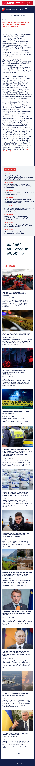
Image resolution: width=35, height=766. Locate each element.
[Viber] (22, 161)
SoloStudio (20, 761)
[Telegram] (19, 161)
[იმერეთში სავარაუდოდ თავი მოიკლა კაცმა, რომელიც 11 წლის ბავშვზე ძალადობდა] (17, 320)
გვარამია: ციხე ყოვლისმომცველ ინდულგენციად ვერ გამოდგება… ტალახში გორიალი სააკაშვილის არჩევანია (19, 209)
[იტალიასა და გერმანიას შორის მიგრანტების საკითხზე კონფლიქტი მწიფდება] (17, 279)
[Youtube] (21, 763)
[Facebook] (4, 161)
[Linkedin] (15, 161)
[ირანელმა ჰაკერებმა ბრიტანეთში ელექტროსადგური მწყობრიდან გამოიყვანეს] (17, 358)
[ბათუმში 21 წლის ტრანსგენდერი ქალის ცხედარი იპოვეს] (17, 399)
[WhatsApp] (11, 161)
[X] (7, 161)
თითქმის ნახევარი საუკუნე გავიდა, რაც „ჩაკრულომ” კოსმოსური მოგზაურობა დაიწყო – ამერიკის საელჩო (18, 186)
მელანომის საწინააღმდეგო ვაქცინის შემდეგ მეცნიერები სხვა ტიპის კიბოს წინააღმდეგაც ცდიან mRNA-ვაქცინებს (15, 493)
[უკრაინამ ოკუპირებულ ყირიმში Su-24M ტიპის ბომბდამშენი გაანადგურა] (17, 681)
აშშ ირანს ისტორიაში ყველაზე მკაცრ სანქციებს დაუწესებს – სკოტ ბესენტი (18, 225)
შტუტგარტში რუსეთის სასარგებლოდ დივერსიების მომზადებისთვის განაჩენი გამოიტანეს (16, 218)
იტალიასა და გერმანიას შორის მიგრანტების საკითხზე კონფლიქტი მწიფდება (14, 293)
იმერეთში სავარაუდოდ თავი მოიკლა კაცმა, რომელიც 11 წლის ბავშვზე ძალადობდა (17, 333)
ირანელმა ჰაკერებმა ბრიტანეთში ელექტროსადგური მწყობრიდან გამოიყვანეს (13, 372)
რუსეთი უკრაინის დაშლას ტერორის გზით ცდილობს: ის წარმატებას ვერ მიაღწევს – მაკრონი (16, 613)
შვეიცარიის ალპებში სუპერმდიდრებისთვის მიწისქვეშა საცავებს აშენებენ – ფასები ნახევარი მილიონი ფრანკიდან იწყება (19, 201)
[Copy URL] (26, 161)
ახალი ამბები (8, 173)
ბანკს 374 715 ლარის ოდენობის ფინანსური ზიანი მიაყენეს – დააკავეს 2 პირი (19, 193)
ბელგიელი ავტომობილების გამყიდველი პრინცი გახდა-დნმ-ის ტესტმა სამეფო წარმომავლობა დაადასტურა (16, 534)
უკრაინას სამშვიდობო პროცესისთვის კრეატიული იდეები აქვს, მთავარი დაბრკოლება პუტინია (15, 735)
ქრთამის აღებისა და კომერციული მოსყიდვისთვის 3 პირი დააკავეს (14, 232)
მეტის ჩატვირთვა (17, 753)
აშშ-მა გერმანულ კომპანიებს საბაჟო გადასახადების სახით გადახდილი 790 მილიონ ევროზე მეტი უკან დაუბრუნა (18, 177)
